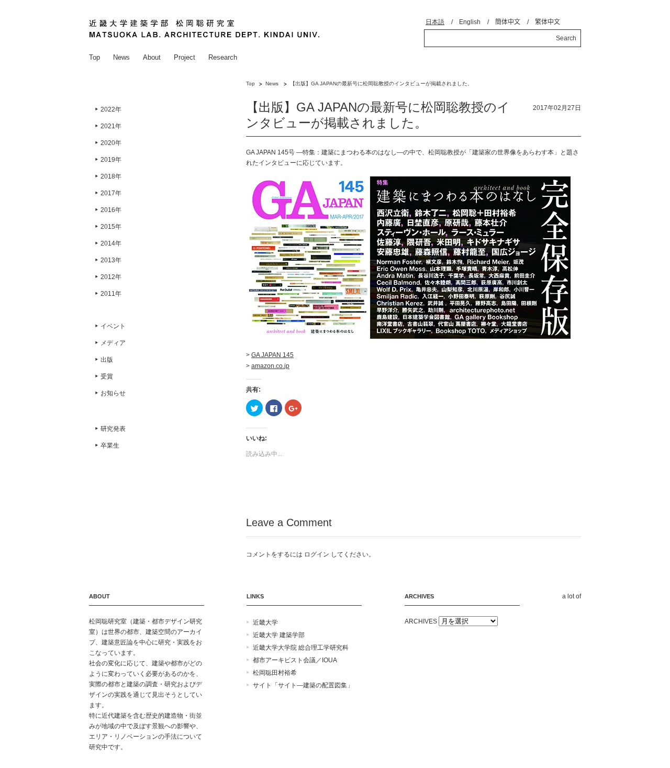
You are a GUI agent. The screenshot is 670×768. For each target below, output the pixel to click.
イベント (113, 326)
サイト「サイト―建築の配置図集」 (303, 685)
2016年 (110, 210)
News (121, 57)
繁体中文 (547, 22)
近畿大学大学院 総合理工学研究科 (301, 647)
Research (222, 57)
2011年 (110, 293)
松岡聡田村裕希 (275, 672)
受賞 (106, 376)
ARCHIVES (421, 621)
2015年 (110, 226)
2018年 (110, 176)
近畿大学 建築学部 (279, 635)
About (152, 57)
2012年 (110, 277)
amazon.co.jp (270, 366)
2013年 (110, 260)
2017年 (110, 193)
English (470, 22)
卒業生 (109, 445)
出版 (106, 359)
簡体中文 (507, 22)
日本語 (435, 22)
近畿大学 (265, 622)
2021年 (110, 126)
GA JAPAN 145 (272, 355)
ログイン (316, 554)
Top (94, 57)
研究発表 (113, 428)
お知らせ (113, 393)
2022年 (110, 109)
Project (184, 57)
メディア (113, 343)
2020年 (110, 143)
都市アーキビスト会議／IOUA (295, 660)
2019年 (110, 159)
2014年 (110, 243)
